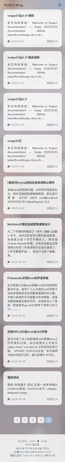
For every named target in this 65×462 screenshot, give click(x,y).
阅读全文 (52, 41)
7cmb (43, 441)
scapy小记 (14, 141)
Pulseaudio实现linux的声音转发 (28, 278)
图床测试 (13, 377)
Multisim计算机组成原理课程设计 (29, 224)
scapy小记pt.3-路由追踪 (24, 57)
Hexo (22, 451)
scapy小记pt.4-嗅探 (21, 15)
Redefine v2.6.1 (43, 451)
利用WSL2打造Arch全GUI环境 (27, 331)
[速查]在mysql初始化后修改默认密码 (31, 182)
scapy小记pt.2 (17, 99)
